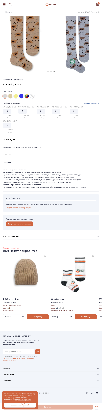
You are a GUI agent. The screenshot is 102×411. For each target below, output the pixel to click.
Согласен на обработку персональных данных (20, 405)
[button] (47, 71)
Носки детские (57, 303)
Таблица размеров (91, 103)
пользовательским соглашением (14, 358)
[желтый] (15, 96)
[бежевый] (10, 96)
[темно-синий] (21, 96)
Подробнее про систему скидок (18, 208)
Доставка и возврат (11, 236)
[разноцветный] (32, 96)
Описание (7, 155)
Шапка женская (9, 303)
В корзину (37, 317)
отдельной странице (23, 400)
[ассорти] (26, 96)
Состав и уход (9, 140)
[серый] (4, 96)
